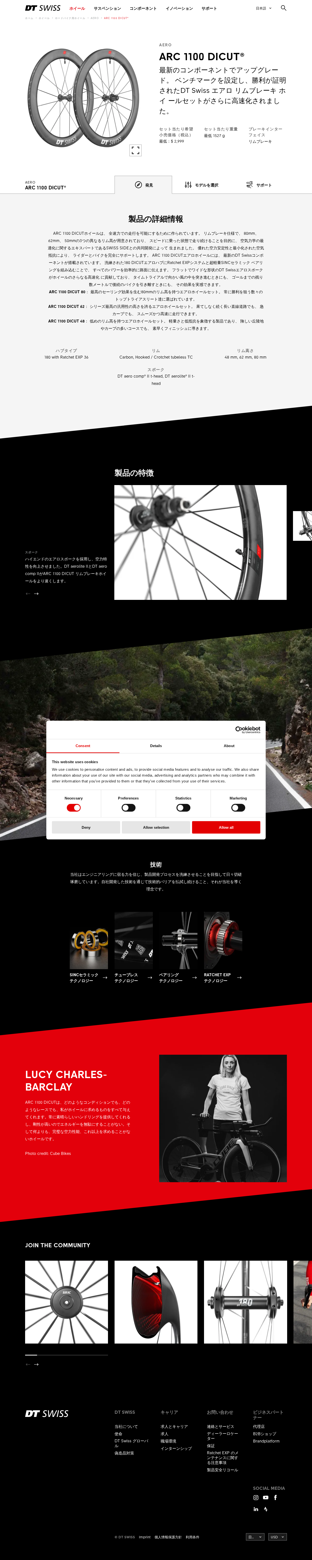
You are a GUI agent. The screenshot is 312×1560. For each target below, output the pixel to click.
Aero (95, 18)
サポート (209, 8)
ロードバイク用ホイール (70, 18)
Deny (86, 827)
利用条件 (192, 1537)
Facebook (275, 1499)
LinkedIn (256, 1511)
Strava (266, 1511)
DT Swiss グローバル (131, 1443)
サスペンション (107, 8)
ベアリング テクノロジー (171, 977)
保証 (211, 1445)
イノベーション (179, 8)
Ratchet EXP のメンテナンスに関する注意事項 (223, 1457)
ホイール (77, 8)
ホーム (29, 18)
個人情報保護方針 (168, 1537)
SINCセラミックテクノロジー (84, 977)
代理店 (259, 1426)
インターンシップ (176, 1448)
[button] (36, 594)
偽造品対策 (124, 1452)
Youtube (266, 1499)
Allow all (226, 827)
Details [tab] (156, 746)
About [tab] (229, 746)
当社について (126, 1426)
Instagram (256, 1499)
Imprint (145, 1537)
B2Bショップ (264, 1433)
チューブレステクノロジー (126, 977)
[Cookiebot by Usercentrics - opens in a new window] (239, 729)
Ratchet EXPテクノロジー (217, 977)
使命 (118, 1433)
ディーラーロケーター (222, 1436)
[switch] (129, 808)
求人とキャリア (174, 1426)
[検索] (283, 8)
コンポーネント (143, 8)
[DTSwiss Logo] (42, 8)
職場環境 (168, 1440)
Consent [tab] (83, 746)
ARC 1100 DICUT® (116, 18)
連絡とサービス (220, 1426)
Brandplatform (266, 1440)
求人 (164, 1433)
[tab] (143, 185)
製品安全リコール (222, 1469)
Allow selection (156, 827)
